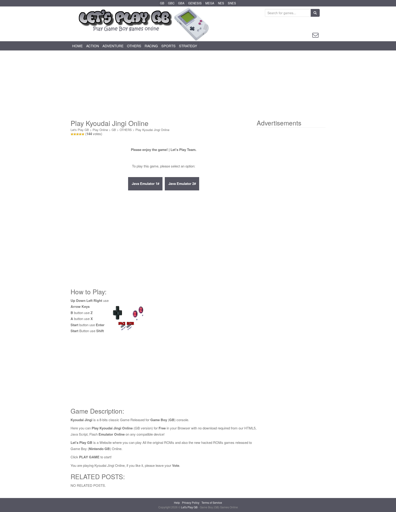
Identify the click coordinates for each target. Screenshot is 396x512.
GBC (171, 3)
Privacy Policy (190, 502)
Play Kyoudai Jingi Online (152, 130)
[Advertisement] (198, 85)
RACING (151, 45)
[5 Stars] (83, 134)
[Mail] (315, 34)
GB (162, 3)
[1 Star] (72, 134)
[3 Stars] (77, 134)
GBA (181, 3)
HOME (77, 45)
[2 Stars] (74, 134)
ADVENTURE (113, 45)
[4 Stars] (80, 134)
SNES (232, 3)
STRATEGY (188, 45)
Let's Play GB (80, 130)
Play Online (100, 130)
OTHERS (134, 45)
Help (177, 502)
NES (221, 3)
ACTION (92, 45)
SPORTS (168, 45)
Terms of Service (211, 502)
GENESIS (195, 3)
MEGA (209, 3)
